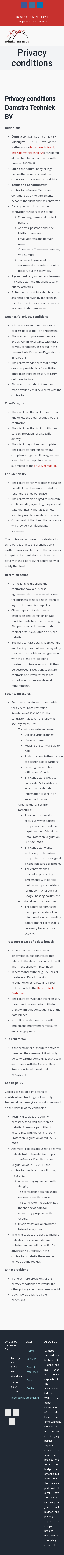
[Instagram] (16, 1412)
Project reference (32, 1369)
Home (30, 1350)
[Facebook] (8, 1412)
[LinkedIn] (12, 1421)
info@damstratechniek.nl (32, 21)
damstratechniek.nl (41, 147)
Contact (31, 1388)
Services (31, 1358)
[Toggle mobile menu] (57, 32)
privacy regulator (45, 466)
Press (30, 1380)
